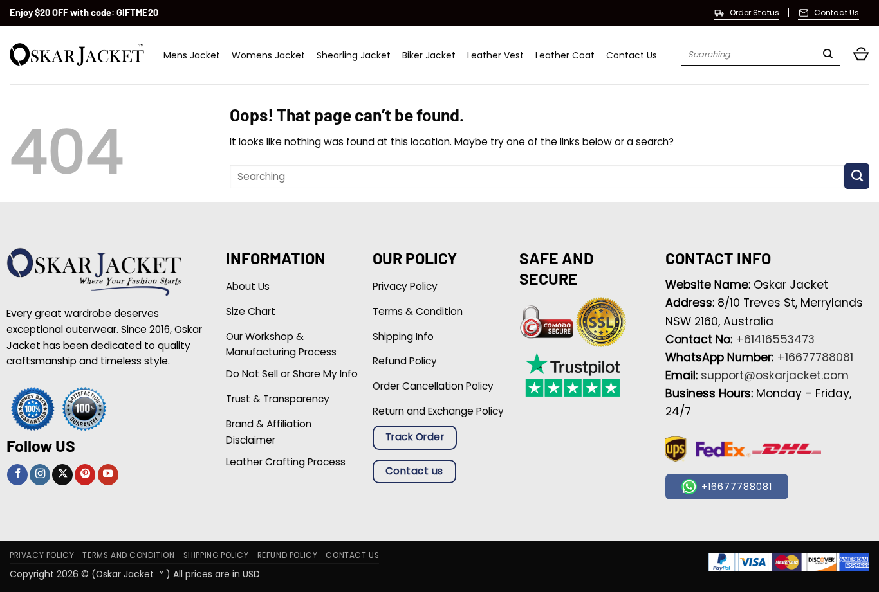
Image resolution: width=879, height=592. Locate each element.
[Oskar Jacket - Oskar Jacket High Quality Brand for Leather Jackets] (77, 55)
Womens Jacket (268, 55)
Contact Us (631, 55)
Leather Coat (565, 55)
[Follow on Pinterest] (85, 474)
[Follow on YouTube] (108, 474)
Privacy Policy (42, 555)
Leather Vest (495, 55)
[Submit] (827, 55)
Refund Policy (287, 555)
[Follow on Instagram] (40, 474)
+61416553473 (775, 339)
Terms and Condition (128, 555)
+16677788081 (815, 357)
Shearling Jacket (354, 55)
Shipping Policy (216, 555)
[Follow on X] (62, 474)
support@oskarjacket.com (775, 375)
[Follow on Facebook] (17, 474)
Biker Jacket (429, 55)
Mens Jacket (191, 55)
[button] (861, 54)
